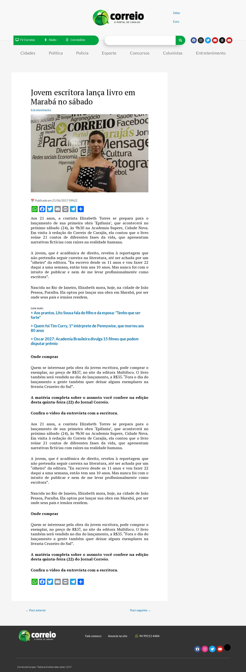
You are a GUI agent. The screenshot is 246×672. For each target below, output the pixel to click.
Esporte (109, 52)
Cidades (27, 52)
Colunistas (173, 52)
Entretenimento (211, 52)
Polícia (82, 52)
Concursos (140, 52)
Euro (176, 21)
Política (56, 52)
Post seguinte (140, 610)
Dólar (176, 13)
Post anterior (36, 610)
